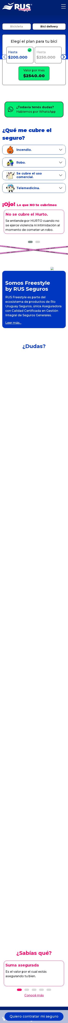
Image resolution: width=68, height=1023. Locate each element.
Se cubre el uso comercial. (29, 175)
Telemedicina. (28, 188)
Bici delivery (49, 26)
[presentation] (4, 57)
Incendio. (24, 150)
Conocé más (34, 995)
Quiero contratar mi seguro (34, 1016)
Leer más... (13, 323)
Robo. (21, 162)
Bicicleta (16, 26)
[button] (30, 242)
